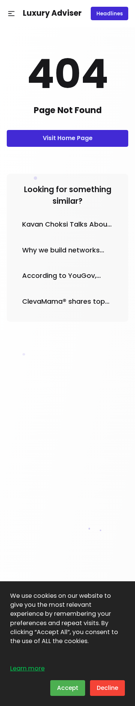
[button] (11, 13)
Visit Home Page (68, 138)
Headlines (109, 13)
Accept (67, 688)
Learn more (27, 668)
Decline (107, 688)
